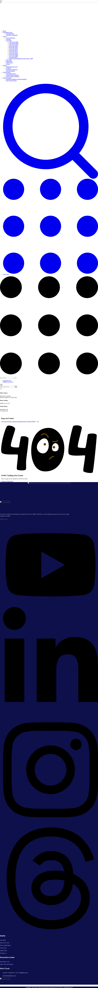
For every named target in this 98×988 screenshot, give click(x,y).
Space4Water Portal (11, 73)
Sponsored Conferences (12, 69)
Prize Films (9, 60)
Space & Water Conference (12, 76)
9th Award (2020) (13, 46)
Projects (5, 65)
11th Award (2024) (13, 43)
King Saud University (11, 80)
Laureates (8, 39)
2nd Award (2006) (13, 55)
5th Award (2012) (13, 51)
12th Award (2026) (13, 42)
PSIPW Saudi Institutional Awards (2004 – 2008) (21, 58)
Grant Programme (10, 71)
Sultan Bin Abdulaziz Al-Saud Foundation (16, 79)
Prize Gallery (9, 61)
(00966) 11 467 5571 (8, 382)
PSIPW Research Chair (11, 66)
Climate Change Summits (12, 75)
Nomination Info (10, 33)
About (4, 36)
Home (4, 31)
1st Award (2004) (13, 57)
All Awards (9, 40)
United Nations (6, 72)
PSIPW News (9, 62)
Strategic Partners (7, 77)
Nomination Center (7, 32)
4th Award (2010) (13, 53)
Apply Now (6, 274)
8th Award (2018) (13, 47)
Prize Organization (10, 38)
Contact (8, 64)
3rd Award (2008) (13, 54)
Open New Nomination (12, 35)
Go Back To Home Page (7, 481)
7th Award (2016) (13, 49)
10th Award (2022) (13, 44)
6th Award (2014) (13, 50)
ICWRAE (8, 68)
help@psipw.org (7, 380)
